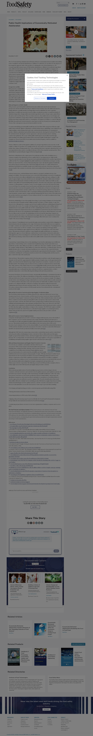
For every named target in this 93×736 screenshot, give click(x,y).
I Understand (51, 98)
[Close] (67, 75)
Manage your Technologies (40, 98)
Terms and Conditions (37, 89)
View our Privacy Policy (48, 94)
